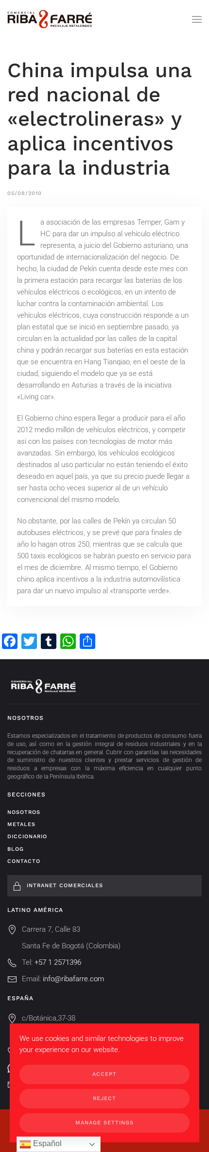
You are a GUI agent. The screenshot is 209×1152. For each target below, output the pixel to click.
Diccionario (27, 836)
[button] (197, 19)
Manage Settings (104, 1123)
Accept (104, 1074)
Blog (15, 849)
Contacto (23, 861)
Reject (104, 1098)
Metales (21, 824)
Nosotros (23, 812)
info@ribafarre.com (73, 978)
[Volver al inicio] (49, 19)
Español (46, 1143)
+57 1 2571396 (58, 962)
